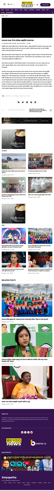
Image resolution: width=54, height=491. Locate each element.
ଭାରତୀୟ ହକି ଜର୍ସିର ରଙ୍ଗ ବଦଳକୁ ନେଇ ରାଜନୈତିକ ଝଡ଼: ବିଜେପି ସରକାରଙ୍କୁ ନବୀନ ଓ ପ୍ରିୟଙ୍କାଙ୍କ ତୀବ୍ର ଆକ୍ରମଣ (40, 269)
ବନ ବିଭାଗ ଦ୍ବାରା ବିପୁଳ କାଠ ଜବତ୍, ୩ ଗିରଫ (37, 171)
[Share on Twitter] (22, 102)
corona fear (8, 96)
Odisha (28, 96)
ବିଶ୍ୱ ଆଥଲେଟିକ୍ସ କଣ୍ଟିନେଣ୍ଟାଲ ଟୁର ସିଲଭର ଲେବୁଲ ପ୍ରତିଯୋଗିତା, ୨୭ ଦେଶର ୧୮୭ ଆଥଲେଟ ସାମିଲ (12, 246)
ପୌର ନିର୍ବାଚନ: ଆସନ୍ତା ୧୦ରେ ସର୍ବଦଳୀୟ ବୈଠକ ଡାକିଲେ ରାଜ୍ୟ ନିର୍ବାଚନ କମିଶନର (17, 109)
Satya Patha (22, 43)
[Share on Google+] (27, 102)
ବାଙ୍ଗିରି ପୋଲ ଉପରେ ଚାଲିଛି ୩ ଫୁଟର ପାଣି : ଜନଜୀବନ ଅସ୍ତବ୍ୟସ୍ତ (13, 171)
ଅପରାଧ (43, 9)
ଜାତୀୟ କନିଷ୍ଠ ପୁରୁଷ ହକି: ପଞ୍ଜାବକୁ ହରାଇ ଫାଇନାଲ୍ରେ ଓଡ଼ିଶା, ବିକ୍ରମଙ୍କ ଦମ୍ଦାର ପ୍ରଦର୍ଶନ (39, 246)
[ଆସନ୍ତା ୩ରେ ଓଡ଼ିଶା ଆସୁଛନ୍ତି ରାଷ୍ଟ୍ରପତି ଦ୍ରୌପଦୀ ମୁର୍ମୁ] (27, 382)
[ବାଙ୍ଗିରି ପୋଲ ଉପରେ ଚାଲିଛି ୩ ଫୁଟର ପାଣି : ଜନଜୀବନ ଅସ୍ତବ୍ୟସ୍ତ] (14, 161)
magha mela (22, 96)
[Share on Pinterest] (31, 102)
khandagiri (15, 96)
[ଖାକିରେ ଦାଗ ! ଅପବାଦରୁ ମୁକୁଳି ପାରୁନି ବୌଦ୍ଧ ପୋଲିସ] (40, 185)
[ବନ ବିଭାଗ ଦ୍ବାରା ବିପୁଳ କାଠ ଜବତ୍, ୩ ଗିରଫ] (40, 161)
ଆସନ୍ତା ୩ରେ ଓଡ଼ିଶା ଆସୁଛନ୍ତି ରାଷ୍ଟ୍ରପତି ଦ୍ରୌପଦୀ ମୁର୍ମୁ (16, 401)
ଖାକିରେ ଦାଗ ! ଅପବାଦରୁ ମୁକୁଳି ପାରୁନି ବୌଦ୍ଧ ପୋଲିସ (39, 194)
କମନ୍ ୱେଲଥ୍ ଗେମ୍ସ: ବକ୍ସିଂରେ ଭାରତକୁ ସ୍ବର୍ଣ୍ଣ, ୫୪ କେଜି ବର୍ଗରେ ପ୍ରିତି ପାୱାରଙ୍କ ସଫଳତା (13, 269)
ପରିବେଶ (26, 9)
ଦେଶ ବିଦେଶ (31, 9)
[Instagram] (33, 4)
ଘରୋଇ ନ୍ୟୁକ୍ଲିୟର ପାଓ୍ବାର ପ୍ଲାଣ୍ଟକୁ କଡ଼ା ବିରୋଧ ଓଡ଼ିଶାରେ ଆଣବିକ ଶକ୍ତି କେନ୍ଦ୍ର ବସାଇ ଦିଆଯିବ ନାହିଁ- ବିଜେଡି (24, 360)
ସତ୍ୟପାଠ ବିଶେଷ (9, 12)
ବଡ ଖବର (7, 9)
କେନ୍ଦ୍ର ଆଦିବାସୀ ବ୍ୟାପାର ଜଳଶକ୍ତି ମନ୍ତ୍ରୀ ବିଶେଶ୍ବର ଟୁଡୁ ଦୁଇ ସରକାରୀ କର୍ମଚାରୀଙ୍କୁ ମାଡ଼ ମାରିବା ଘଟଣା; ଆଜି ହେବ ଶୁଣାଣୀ (38, 110)
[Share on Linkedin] (35, 102)
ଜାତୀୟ (21, 9)
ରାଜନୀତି (16, 9)
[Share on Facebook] (18, 102)
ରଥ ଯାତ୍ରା (3, 12)
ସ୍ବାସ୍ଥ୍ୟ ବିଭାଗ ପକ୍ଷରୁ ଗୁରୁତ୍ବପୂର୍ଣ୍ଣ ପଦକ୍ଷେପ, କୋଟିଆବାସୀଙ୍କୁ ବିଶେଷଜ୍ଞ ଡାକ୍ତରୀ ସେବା (14, 195)
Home (2, 9)
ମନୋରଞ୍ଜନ (38, 9)
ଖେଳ (47, 9)
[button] (37, 5)
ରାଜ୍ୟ (12, 9)
